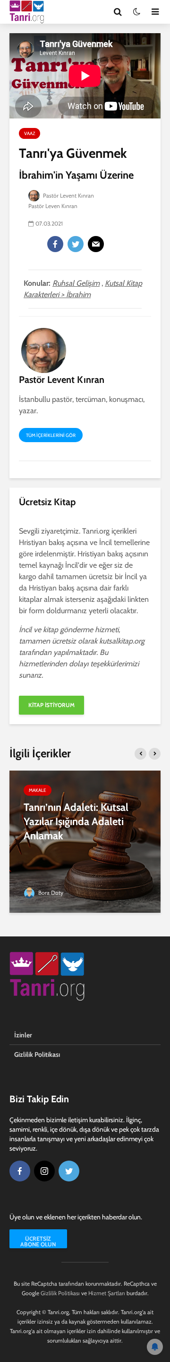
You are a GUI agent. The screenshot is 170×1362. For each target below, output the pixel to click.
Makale (37, 790)
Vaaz (29, 133)
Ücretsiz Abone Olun (38, 1241)
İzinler (23, 1035)
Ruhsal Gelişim (76, 283)
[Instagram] (44, 1171)
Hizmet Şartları (106, 1293)
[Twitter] (76, 244)
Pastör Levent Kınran (68, 195)
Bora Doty (50, 892)
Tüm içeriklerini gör (51, 435)
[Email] (96, 244)
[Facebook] (55, 244)
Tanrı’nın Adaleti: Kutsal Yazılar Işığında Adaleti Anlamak (76, 821)
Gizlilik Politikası (37, 1054)
